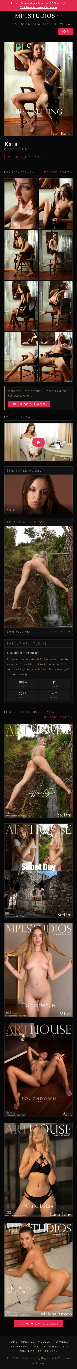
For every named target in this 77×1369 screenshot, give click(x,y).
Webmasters (18, 1346)
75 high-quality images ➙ (26, 157)
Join (65, 31)
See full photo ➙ (59, 631)
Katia (10, 144)
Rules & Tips (59, 1346)
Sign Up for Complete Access (38, 1323)
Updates (22, 23)
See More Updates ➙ (58, 172)
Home (13, 1341)
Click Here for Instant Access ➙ (38, 7)
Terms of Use (30, 1351)
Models (42, 23)
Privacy (51, 1351)
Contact (38, 1346)
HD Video (62, 23)
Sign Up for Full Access (29, 404)
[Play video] (38, 442)
